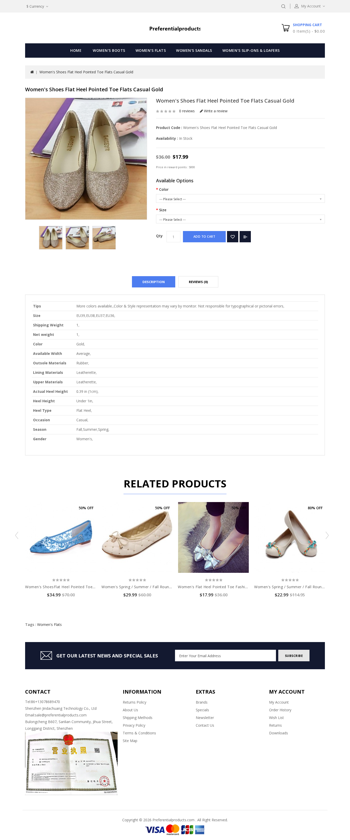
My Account (279, 702)
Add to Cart (204, 236)
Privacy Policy (134, 725)
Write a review (215, 110)
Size (162, 209)
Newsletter (205, 717)
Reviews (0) (198, 281)
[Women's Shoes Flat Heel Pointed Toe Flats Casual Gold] (51, 237)
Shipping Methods (137, 717)
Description (153, 281)
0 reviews (187, 110)
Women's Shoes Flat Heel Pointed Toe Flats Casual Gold (86, 71)
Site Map (130, 740)
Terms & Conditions (139, 733)
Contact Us (205, 725)
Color (164, 189)
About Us (130, 709)
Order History (280, 709)
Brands (202, 702)
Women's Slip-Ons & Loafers (251, 50)
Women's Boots (109, 50)
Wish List (276, 717)
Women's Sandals (194, 50)
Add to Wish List (232, 236)
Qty (159, 235)
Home (75, 50)
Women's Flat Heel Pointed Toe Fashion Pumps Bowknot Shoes (235, 586)
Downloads (278, 733)
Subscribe (294, 656)
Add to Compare (245, 236)
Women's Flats (151, 50)
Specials (202, 709)
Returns (275, 725)
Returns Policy (134, 702)
